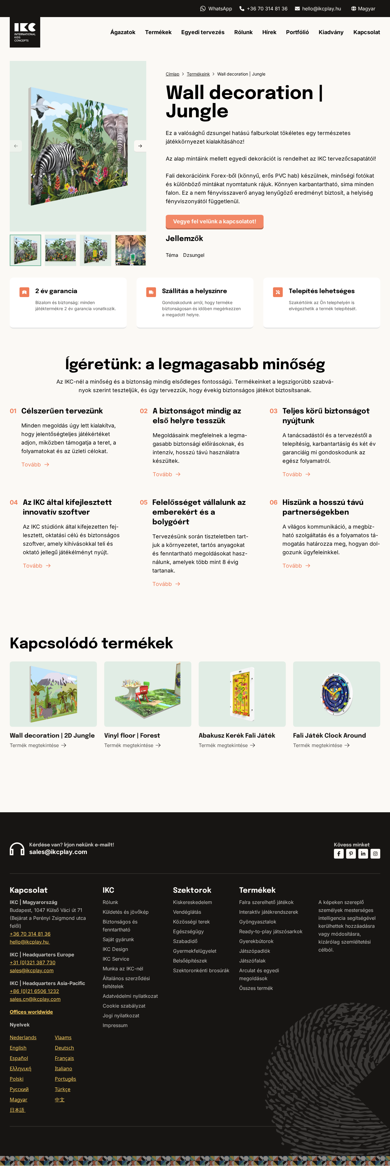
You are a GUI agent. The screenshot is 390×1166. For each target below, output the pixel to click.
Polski (16, 1079)
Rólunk (243, 32)
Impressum (115, 1025)
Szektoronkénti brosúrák (201, 970)
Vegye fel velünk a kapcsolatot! (214, 221)
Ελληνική (20, 1068)
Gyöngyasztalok (257, 922)
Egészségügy (188, 931)
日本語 (18, 1110)
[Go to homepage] (25, 32)
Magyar (18, 1099)
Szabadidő (185, 941)
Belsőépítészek (190, 961)
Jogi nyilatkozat (121, 1015)
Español (19, 1058)
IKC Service (116, 959)
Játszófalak (252, 961)
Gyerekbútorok (256, 941)
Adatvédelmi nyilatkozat (130, 996)
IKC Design (115, 949)
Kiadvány (331, 32)
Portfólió (297, 32)
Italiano (63, 1068)
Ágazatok (122, 32)
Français (64, 1058)
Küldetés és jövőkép (126, 912)
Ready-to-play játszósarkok (271, 931)
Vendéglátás (187, 912)
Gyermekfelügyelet (194, 951)
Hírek (269, 32)
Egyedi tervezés (203, 32)
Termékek (158, 32)
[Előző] (16, 146)
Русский (19, 1089)
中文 (60, 1099)
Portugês (65, 1079)
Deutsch (64, 1047)
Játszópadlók (254, 951)
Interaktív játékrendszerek (268, 912)
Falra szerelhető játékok (266, 902)
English (18, 1047)
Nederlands (23, 1037)
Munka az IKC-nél (123, 969)
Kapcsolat (366, 32)
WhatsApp (220, 8)
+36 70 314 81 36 (267, 8)
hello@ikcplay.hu (321, 8)
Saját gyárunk (118, 939)
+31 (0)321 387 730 (32, 962)
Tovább (31, 464)
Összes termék (256, 988)
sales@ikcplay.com (58, 852)
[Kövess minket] (339, 854)
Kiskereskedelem (192, 902)
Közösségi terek (191, 922)
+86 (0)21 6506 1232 (34, 991)
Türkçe (62, 1089)
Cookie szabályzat (124, 1006)
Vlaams (63, 1037)
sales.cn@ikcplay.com (35, 999)
